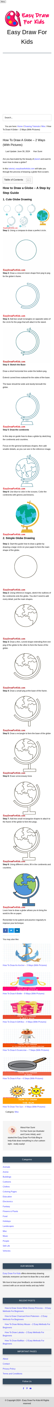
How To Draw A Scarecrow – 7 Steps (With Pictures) (26, 1050)
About (5, 1359)
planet (37, 159)
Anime (6, 1172)
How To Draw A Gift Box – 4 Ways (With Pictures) (24, 1022)
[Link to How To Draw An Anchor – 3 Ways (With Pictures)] (27, 945)
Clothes (6, 1187)
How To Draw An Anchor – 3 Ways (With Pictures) (25, 965)
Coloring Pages (10, 1192)
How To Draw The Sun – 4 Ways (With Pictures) (24, 1107)
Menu (3, 2)
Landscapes (8, 1226)
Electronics (8, 1201)
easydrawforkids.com (25, 169)
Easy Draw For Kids (12, 1273)
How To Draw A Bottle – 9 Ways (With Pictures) (23, 994)
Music (5, 1236)
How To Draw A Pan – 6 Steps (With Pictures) (23, 1078)
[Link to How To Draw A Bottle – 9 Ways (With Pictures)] (27, 973)
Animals (6, 1167)
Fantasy (6, 1206)
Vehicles (6, 1251)
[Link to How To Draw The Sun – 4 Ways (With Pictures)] (27, 1087)
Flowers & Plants (10, 1211)
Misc (17, 1112)
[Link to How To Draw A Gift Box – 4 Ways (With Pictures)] (27, 1002)
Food (5, 1216)
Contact (6, 1364)
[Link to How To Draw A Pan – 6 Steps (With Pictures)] (27, 1058)
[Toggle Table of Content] (27, 180)
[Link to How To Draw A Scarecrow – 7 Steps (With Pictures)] (27, 1030)
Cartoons (7, 1182)
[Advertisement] (27, 81)
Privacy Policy (9, 1369)
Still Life (6, 1246)
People (6, 1241)
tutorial (12, 169)
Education (7, 1197)
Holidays (7, 1221)
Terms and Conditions (12, 1374)
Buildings (7, 1177)
